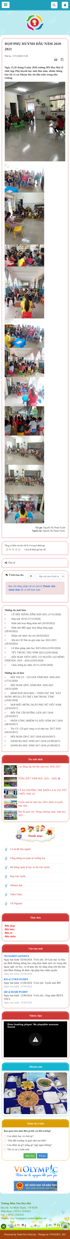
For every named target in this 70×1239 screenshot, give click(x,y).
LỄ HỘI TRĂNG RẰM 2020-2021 (29, 614)
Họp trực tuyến (17, 876)
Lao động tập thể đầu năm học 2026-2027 (39, 766)
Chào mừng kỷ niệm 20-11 (25, 665)
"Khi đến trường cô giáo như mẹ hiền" (27, 1140)
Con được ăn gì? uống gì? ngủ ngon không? (29, 1145)
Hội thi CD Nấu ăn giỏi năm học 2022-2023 (33, 640)
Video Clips (16, 894)
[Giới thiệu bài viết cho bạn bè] (51, 59)
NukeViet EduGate (26, 1234)
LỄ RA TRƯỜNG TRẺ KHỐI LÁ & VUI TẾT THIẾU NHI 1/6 (42, 792)
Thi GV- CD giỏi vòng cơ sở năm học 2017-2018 (36, 728)
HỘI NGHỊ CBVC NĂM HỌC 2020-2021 (32, 685)
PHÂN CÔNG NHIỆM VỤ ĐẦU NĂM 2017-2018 (37, 720)
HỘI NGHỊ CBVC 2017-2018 (26, 736)
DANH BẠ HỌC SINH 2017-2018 (28, 741)
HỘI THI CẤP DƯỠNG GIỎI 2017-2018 (32, 712)
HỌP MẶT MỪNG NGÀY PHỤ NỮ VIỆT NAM (36, 704)
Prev (8, 1094)
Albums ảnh (16, 885)
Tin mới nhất (35, 759)
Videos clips (35, 1015)
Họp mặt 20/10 (19, 619)
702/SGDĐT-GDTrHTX (16, 956)
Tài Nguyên (16, 903)
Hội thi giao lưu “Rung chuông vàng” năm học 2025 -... (42, 813)
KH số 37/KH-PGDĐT (16, 979)
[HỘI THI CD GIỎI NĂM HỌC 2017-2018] (35, 1093)
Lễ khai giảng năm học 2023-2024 (28, 648)
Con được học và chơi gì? (20, 1136)
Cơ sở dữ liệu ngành (20, 849)
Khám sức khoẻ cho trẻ (23, 635)
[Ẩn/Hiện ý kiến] (31, 576)
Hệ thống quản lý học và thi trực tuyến (30, 867)
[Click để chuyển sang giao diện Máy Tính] (11, 1226)
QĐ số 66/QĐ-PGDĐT (16, 992)
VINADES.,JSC (57, 1234)
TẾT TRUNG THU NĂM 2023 (27, 652)
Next (62, 1094)
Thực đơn (35, 917)
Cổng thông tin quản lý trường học (27, 858)
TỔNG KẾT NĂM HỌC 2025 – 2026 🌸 (39, 778)
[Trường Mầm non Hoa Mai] (35, 22)
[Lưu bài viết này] (62, 59)
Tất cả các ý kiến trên (18, 1149)
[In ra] (56, 59)
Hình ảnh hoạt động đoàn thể (26, 623)
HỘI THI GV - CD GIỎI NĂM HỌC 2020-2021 (35, 677)
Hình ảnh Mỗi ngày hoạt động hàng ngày (32, 627)
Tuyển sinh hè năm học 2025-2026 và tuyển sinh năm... (40, 804)
